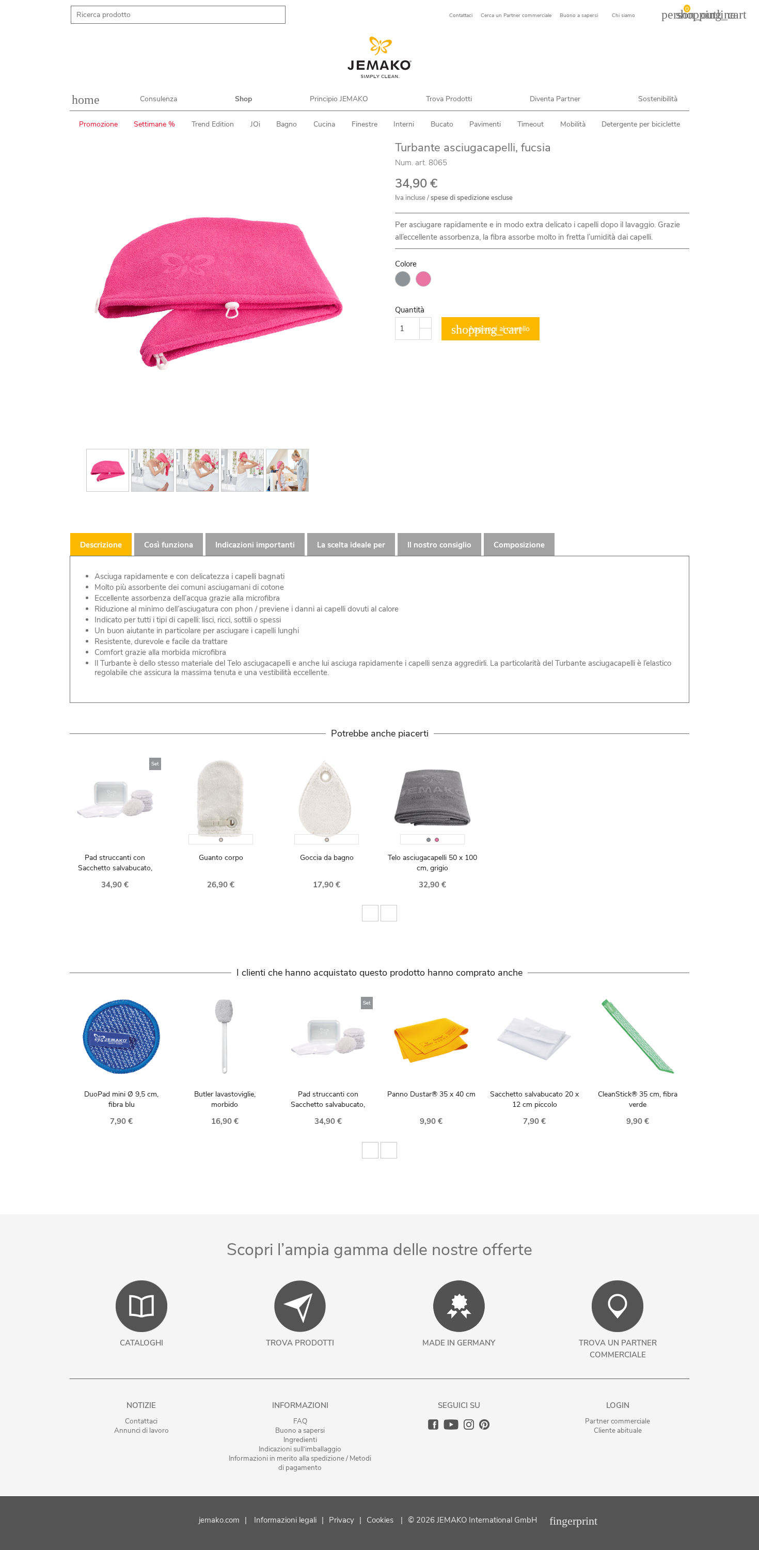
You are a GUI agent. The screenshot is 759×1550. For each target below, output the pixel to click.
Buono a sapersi (300, 1430)
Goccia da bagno (327, 858)
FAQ (300, 1421)
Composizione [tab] (519, 545)
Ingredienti (300, 1440)
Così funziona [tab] (168, 545)
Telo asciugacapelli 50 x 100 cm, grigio (432, 863)
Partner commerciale (617, 1421)
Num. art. (410, 162)
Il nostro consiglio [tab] (439, 545)
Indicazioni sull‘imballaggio (300, 1449)
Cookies (380, 1520)
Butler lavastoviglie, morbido (225, 1099)
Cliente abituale (618, 1430)
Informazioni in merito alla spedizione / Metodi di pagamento (300, 1463)
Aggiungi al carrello (490, 329)
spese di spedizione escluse (472, 197)
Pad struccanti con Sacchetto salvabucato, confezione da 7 (115, 868)
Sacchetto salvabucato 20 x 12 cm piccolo (534, 1099)
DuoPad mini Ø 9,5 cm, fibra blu (121, 1099)
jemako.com (219, 1520)
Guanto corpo (221, 858)
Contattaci (141, 1421)
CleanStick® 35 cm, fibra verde (637, 1099)
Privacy (341, 1520)
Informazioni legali (285, 1520)
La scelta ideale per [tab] (351, 545)
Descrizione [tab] (101, 545)
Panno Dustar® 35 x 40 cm (431, 1094)
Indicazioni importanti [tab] (255, 545)
